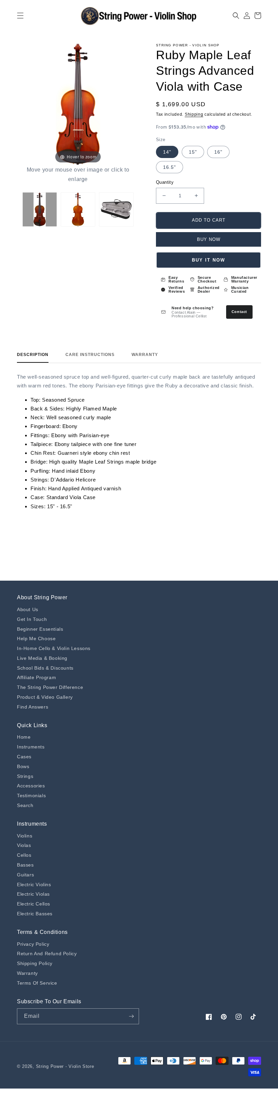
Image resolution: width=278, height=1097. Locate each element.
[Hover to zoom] (78, 104)
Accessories (31, 785)
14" (167, 152)
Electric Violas (33, 894)
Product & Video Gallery (45, 697)
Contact (239, 312)
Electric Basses (35, 913)
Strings (25, 776)
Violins (24, 835)
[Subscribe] (131, 1016)
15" (193, 152)
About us (27, 609)
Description (32, 354)
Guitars (25, 874)
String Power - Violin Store (65, 1066)
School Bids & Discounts (45, 668)
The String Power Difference (50, 687)
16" (218, 152)
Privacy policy (33, 944)
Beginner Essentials (40, 629)
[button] (20, 15)
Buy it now (208, 260)
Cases (24, 756)
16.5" (169, 167)
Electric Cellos (33, 903)
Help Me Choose (36, 638)
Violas (24, 845)
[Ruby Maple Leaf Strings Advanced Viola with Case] (40, 209)
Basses (25, 865)
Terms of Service (37, 983)
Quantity (165, 182)
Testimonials (31, 795)
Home (24, 737)
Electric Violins (34, 884)
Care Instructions (90, 354)
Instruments (31, 746)
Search (25, 805)
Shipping (194, 114)
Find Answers (32, 707)
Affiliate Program (36, 677)
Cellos (24, 855)
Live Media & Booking (42, 658)
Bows (23, 766)
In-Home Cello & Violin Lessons (54, 648)
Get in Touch (32, 619)
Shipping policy (35, 963)
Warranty (145, 354)
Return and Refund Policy (47, 953)
